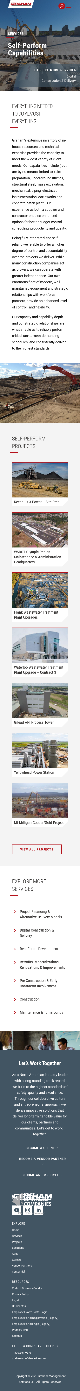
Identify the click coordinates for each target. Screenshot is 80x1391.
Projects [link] (17, 1241)
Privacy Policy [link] (20, 1294)
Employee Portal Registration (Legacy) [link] (35, 1317)
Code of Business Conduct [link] (28, 1288)
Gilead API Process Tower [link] (34, 722)
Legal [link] (15, 1300)
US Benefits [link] (19, 1306)
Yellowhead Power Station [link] (34, 772)
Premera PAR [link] (20, 1329)
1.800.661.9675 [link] (21, 1352)
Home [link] (15, 1230)
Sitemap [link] (17, 1335)
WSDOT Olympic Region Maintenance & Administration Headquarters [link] (37, 557)
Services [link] (17, 1235)
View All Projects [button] (37, 849)
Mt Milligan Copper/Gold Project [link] (39, 822)
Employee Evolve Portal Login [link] (29, 1312)
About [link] (15, 1253)
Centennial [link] (18, 1271)
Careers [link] (16, 1259)
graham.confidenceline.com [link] (29, 1358)
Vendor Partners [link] (22, 1265)
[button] (68, 10)
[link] (34, 8)
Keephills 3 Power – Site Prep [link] (36, 502)
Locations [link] (18, 1247)
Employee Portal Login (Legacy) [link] (31, 1323)
